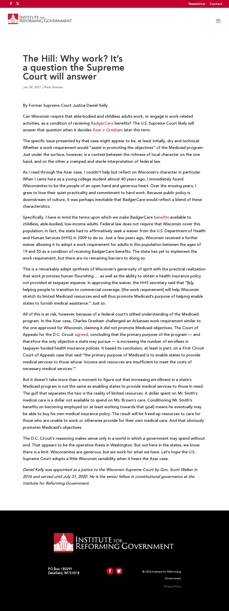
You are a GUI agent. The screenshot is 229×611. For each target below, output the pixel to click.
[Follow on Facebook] (110, 571)
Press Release (53, 87)
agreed (81, 335)
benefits (161, 218)
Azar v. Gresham (108, 130)
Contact (216, 4)
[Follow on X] (119, 571)
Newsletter (197, 4)
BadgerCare (102, 123)
